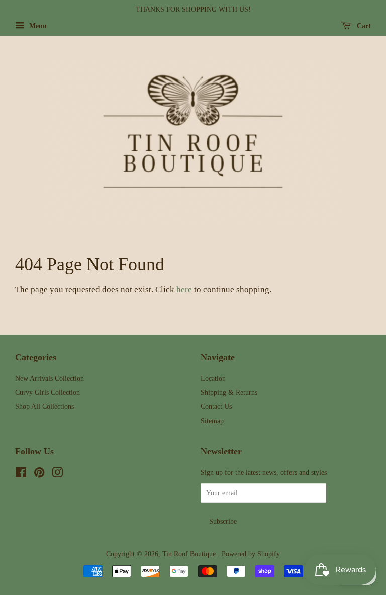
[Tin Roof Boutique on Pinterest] (39, 474)
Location (213, 378)
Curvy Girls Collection (47, 392)
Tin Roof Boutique (190, 554)
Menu (37, 26)
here (184, 289)
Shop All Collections (44, 406)
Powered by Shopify (251, 554)
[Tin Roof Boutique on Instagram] (57, 474)
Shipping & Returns (229, 392)
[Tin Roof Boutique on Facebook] (21, 474)
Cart (363, 26)
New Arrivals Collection (49, 378)
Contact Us (216, 406)
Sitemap (212, 421)
